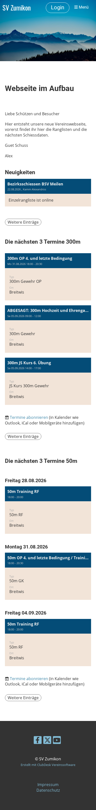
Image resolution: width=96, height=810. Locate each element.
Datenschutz (48, 790)
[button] (48, 276)
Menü (83, 7)
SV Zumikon (16, 7)
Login (57, 7)
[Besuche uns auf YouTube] (57, 741)
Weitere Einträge (23, 222)
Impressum (48, 784)
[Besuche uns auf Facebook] (38, 741)
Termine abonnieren (29, 417)
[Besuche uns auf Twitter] (47, 741)
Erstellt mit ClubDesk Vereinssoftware (48, 765)
